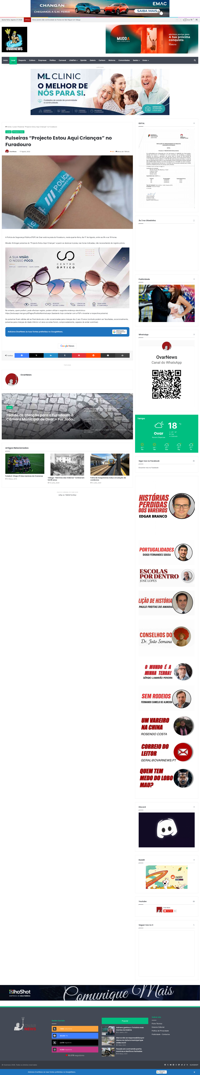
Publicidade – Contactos (161, 1034)
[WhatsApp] (167, 373)
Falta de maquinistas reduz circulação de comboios (108, 479)
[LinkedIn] (51, 355)
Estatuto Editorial (158, 1027)
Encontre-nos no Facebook (148, 468)
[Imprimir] (122, 355)
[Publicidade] (167, 321)
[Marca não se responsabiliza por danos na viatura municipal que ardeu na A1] (108, 1041)
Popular (125, 1021)
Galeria (92, 60)
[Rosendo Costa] (167, 726)
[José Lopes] (167, 578)
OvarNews (13, 151)
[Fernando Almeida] (167, 698)
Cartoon (102, 60)
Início (5, 60)
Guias (144, 60)
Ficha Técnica (157, 1024)
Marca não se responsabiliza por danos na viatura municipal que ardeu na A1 (130, 1040)
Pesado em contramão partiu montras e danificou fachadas (129, 1050)
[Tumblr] (65, 355)
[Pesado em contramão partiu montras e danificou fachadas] (108, 1052)
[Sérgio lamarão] (167, 671)
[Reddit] (93, 355)
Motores (112, 60)
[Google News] (67, 346)
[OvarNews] (14, 39)
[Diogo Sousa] (167, 552)
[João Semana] (167, 638)
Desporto (22, 60)
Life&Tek (72, 60)
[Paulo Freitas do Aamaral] (167, 603)
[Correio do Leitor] (167, 752)
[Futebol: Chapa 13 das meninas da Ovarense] (24, 464)
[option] (67, 416)
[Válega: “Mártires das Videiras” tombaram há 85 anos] (67, 465)
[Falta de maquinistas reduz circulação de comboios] (109, 465)
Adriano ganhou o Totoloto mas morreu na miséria (130, 1028)
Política (53, 60)
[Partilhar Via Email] (108, 355)
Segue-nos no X (146, 925)
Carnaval (62, 60)
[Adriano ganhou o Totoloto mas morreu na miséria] (108, 1030)
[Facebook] (22, 355)
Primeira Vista (18, 132)
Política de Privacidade (160, 1031)
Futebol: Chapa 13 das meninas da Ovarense (24, 476)
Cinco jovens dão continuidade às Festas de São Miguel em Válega (42, 417)
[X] (36, 355)
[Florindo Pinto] (167, 778)
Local (13, 60)
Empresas (42, 60)
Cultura (32, 60)
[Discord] (167, 829)
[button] (100, 1072)
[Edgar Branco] (167, 508)
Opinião (83, 60)
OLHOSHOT (194, 1065)
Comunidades (124, 60)
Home (9, 127)
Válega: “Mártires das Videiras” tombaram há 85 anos (66, 479)
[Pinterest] (79, 355)
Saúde (135, 60)
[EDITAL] (167, 168)
